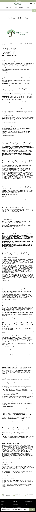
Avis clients (2, 0)
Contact (8, 0)
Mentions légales (15, 504)
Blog (5, 0)
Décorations (21, 7)
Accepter (31, 509)
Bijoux (16, 7)
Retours (2, 504)
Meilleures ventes (9, 7)
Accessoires (28, 7)
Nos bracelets (27, 504)
